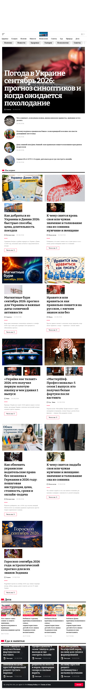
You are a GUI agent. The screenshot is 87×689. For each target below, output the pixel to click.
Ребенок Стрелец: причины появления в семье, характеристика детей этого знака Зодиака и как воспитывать (32, 625)
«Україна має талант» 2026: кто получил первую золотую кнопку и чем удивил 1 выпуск (21, 386)
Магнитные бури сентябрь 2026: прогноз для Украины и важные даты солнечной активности (22, 305)
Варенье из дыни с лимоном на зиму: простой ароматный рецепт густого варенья (14, 667)
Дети (3, 615)
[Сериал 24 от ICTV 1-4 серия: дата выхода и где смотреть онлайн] (9, 160)
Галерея (48, 43)
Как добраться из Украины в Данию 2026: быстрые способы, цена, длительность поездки (22, 223)
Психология (63, 43)
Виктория (9, 658)
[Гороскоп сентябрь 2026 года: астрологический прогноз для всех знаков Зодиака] (22, 534)
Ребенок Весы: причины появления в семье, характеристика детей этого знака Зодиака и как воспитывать (54, 625)
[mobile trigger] (4, 34)
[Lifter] (43, 34)
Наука (51, 317)
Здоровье (35, 43)
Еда (50, 402)
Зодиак (8, 577)
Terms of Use (46, 684)
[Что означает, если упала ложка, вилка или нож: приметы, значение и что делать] (9, 120)
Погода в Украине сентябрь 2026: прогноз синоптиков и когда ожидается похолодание (42, 88)
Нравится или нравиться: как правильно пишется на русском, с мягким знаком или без (64, 305)
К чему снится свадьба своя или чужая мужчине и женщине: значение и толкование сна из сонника (64, 472)
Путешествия (10, 235)
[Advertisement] (43, 16)
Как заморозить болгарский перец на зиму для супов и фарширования (72, 650)
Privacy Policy (33, 684)
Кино (7, 398)
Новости (21, 43)
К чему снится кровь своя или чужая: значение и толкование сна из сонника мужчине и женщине (64, 223)
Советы (77, 43)
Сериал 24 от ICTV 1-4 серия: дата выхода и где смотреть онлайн (44, 159)
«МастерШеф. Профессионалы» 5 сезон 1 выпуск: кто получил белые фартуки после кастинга (61, 388)
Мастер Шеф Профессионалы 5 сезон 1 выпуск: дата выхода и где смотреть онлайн (43, 649)
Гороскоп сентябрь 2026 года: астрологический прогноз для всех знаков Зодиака (22, 567)
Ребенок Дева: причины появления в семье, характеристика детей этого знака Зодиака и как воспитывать (75, 625)
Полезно (8, 43)
